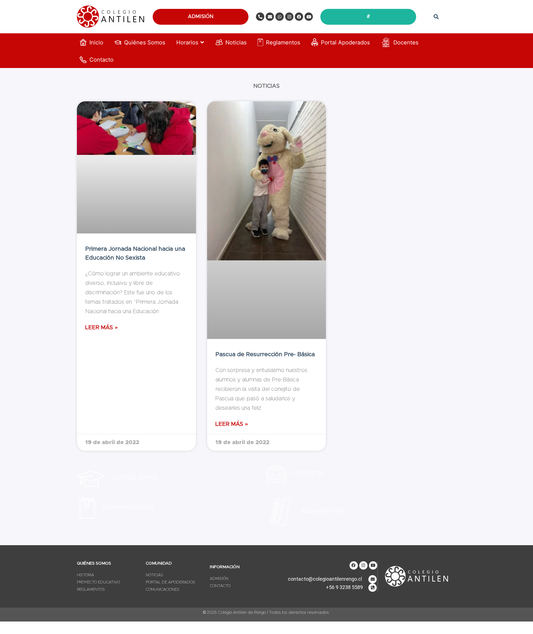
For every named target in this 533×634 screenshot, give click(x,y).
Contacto (307, 473)
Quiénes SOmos (135, 477)
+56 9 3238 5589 (344, 587)
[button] (436, 16)
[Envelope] (270, 16)
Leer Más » (101, 327)
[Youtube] (309, 16)
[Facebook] (299, 16)
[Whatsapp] (279, 16)
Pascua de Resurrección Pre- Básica (265, 354)
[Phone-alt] (260, 16)
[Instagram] (289, 16)
